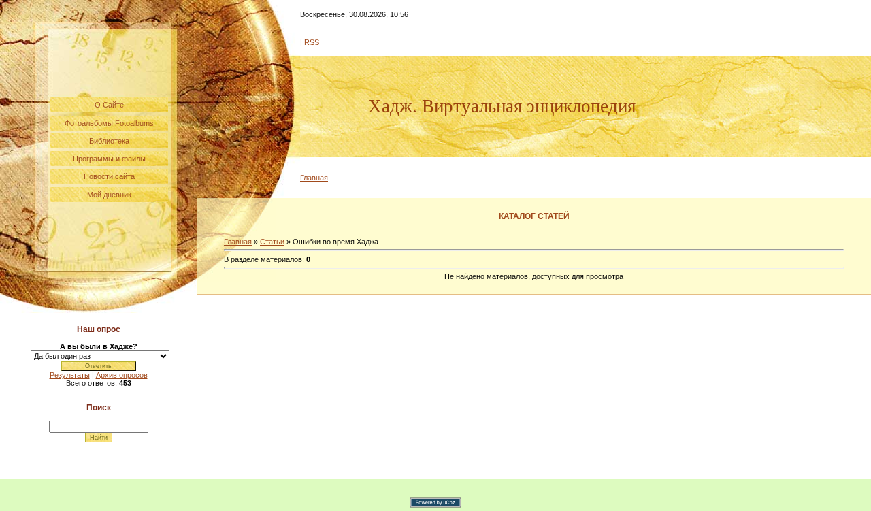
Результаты (70, 375)
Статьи (272, 241)
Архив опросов (122, 375)
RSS (311, 42)
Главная (314, 178)
